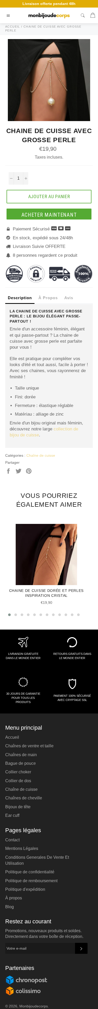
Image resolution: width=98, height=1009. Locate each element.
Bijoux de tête (18, 807)
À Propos (48, 298)
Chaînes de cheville (23, 798)
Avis (68, 298)
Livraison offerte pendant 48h (49, 4)
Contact (12, 840)
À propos (13, 898)
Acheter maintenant (49, 215)
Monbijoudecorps (33, 1006)
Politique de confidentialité (29, 872)
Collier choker (18, 772)
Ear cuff (12, 815)
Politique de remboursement (31, 881)
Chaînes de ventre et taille (29, 746)
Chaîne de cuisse (40, 455)
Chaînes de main (21, 755)
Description (20, 298)
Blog (9, 907)
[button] (9, 614)
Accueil (12, 737)
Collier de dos (18, 781)
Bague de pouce (20, 763)
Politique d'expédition (25, 889)
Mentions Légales (21, 848)
